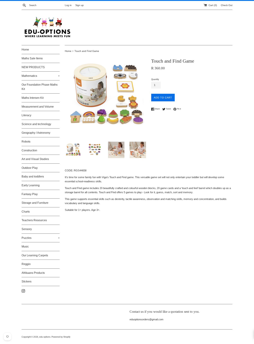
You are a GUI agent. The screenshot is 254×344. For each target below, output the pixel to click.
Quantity (155, 79)
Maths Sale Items (32, 58)
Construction (29, 150)
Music (25, 246)
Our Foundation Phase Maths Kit (40, 87)
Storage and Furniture (35, 202)
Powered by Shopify (60, 337)
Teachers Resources (34, 220)
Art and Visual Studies (35, 159)
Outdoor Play (30, 167)
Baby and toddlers (33, 176)
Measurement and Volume (38, 106)
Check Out (226, 5)
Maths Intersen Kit (33, 97)
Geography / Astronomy (36, 132)
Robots (26, 141)
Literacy (26, 115)
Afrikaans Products (33, 272)
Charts (26, 211)
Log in (68, 5)
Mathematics (41, 75)
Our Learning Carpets (35, 255)
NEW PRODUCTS (33, 67)
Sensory (27, 229)
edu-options (44, 337)
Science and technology (36, 124)
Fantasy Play (30, 194)
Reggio (26, 264)
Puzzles (41, 237)
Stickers (26, 281)
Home (25, 49)
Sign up (79, 5)
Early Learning (31, 185)
